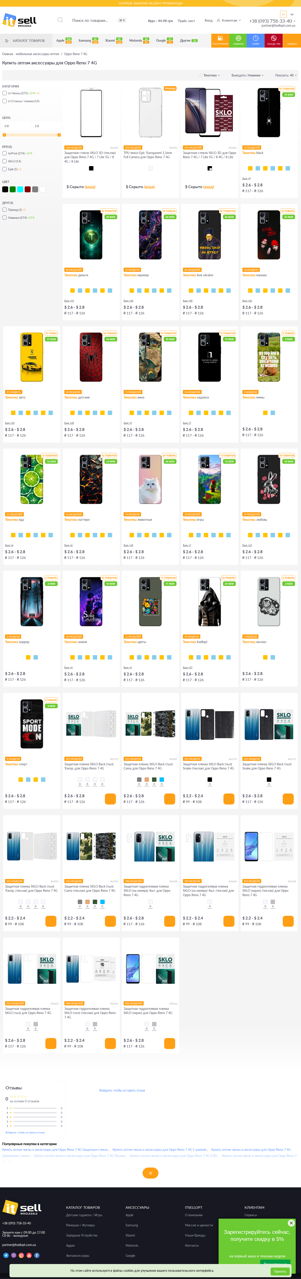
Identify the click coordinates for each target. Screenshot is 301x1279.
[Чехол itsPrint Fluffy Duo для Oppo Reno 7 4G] (154, 535)
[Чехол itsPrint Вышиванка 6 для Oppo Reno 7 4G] (221, 657)
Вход (208, 20)
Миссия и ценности (199, 1225)
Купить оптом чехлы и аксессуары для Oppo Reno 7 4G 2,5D (173, 1156)
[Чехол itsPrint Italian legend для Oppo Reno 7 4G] (50, 413)
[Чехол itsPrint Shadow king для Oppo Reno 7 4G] (72, 657)
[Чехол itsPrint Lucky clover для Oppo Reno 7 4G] (154, 657)
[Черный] (91, 168)
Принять (280, 1271)
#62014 (55, 881)
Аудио (70, 1245)
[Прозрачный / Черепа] (102, 779)
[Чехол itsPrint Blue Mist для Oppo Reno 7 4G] (102, 535)
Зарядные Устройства (81, 1235)
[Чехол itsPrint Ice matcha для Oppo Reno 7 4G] (21, 535)
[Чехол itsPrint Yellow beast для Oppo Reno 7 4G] (13, 413)
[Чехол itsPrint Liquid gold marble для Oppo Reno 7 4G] (154, 290)
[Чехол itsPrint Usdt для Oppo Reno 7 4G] (72, 290)
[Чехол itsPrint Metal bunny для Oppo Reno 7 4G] (250, 535)
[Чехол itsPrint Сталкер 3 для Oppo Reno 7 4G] (198, 657)
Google (163, 40)
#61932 (114, 881)
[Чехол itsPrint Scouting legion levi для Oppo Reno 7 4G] (95, 657)
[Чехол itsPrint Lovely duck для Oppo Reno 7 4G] (280, 535)
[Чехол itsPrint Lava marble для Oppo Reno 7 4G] (162, 290)
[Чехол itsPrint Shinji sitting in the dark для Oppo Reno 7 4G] (87, 657)
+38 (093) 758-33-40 (270, 21)
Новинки (238, 44)
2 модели (250, 392)
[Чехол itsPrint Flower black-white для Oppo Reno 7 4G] (139, 657)
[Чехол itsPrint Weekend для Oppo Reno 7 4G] (265, 290)
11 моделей (133, 636)
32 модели (251, 269)
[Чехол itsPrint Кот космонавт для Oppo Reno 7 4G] (265, 657)
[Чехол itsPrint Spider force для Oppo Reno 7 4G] (72, 413)
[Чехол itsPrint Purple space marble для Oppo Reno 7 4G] (132, 290)
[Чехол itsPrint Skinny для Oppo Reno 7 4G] (206, 413)
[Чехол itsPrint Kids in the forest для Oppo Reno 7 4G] (28, 657)
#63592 (173, 147)
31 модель (14, 392)
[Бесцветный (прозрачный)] (150, 168)
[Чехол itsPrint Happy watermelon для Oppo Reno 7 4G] (35, 535)
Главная (30, 54)
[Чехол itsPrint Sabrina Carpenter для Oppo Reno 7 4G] (288, 290)
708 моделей (133, 881)
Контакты (192, 1245)
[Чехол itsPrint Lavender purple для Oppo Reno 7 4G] (162, 657)
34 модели (73, 392)
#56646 (233, 881)
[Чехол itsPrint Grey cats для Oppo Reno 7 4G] (147, 535)
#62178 (233, 759)
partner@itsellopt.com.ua (278, 25)
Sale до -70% (273, 44)
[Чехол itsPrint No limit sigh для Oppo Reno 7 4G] (273, 535)
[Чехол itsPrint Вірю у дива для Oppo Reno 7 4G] (228, 413)
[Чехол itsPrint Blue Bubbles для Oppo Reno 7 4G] (80, 535)
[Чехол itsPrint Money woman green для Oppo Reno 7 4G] (87, 290)
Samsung (88, 40)
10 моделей (74, 636)
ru (283, 14)
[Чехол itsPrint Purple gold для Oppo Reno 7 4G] (139, 290)
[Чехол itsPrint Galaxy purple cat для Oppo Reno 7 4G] (162, 535)
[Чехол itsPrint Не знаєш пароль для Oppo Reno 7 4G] (221, 413)
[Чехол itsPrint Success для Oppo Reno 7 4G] (80, 290)
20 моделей (74, 269)
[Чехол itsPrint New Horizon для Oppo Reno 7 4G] (191, 535)
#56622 (55, 1003)
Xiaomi (113, 40)
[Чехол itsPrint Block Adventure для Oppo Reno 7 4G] (228, 535)
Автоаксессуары (77, 1255)
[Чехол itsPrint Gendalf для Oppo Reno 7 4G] (147, 413)
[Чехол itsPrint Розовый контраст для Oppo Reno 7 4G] (147, 657)
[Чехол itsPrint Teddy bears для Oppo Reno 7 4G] (102, 413)
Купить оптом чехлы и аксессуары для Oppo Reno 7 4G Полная (79, 1156)
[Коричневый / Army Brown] (147, 779)
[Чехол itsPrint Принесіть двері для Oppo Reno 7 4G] (191, 413)
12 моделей (14, 514)
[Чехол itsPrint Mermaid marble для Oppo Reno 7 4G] (147, 290)
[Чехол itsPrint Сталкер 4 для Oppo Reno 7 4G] (191, 657)
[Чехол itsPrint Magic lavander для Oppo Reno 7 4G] (169, 657)
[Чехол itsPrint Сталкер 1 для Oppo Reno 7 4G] (213, 657)
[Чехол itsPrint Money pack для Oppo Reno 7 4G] (102, 290)
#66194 (114, 147)
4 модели (13, 758)
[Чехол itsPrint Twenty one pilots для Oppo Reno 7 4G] (250, 290)
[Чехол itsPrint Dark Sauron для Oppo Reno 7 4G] (162, 413)
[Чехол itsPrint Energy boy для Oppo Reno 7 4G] (221, 535)
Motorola (138, 40)
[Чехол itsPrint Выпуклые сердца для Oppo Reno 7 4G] (110, 535)
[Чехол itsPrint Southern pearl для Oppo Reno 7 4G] (228, 290)
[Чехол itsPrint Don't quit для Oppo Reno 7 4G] (43, 779)
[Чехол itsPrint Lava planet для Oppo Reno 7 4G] (273, 657)
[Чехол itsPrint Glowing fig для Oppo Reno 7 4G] (43, 535)
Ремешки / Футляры (80, 1225)
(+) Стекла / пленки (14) (23, 101)
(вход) (90, 186)
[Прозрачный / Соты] (95, 779)
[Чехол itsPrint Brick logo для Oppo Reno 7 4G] (213, 535)
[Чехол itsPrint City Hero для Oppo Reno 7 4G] (80, 413)
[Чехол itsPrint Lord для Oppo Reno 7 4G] (132, 413)
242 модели (133, 147)
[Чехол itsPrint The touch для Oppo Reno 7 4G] (288, 168)
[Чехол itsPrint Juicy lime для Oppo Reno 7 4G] (13, 535)
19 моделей (252, 514)
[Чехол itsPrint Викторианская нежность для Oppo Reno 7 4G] (95, 535)
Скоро (255, 44)
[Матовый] (273, 902)
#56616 (173, 1003)
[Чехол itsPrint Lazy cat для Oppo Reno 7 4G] (273, 168)
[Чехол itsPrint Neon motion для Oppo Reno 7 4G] (21, 413)
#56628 (292, 881)
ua (291, 14)
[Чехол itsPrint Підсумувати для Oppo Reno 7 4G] (198, 413)
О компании (194, 1215)
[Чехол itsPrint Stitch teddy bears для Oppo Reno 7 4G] (110, 413)
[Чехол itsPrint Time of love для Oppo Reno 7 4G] (258, 535)
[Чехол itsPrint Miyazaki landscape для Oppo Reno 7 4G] (110, 657)
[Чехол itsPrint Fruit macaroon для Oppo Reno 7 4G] (50, 535)
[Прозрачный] (150, 902)
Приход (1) (17, 209)
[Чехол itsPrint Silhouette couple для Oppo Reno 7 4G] (265, 535)
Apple (63, 40)
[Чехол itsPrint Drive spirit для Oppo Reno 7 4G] (28, 413)
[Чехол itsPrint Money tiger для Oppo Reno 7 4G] (95, 290)
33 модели (191, 636)
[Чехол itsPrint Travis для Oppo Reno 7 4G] (258, 290)
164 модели (74, 147)
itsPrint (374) (20, 153)
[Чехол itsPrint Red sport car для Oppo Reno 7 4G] (43, 413)
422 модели (74, 758)
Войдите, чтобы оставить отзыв (25, 1132)
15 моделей (252, 147)
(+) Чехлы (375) (24, 93)
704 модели (192, 881)
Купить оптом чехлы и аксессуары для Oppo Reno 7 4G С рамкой (159, 1149)
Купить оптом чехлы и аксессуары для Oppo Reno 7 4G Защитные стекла (55, 1149)
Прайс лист (186, 21)
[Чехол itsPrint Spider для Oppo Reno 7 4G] (250, 168)
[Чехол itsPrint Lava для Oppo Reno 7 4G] (72, 535)
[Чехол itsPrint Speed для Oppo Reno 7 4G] (258, 168)
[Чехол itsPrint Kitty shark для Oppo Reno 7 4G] (139, 535)
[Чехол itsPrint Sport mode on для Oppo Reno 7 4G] (21, 779)
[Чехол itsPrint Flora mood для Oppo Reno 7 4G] (132, 657)
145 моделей (192, 147)
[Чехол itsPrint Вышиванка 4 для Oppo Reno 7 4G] (228, 657)
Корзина (292, 44)
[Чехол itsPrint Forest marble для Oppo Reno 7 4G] (169, 290)
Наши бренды (195, 1235)
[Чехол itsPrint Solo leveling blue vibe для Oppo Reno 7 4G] (80, 657)
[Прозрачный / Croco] (80, 779)
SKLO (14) (14, 161)
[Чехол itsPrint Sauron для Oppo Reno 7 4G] (154, 413)
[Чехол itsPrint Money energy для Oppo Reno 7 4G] (110, 290)
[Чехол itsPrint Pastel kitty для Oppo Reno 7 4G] (132, 535)
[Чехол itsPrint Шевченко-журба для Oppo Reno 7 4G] (191, 290)
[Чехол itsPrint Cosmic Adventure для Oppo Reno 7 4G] (198, 535)
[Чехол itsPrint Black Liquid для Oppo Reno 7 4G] (87, 535)
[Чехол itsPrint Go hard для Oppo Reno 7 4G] (35, 779)
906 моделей (133, 1003)
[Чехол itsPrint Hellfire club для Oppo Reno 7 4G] (35, 657)
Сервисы (251, 1215)
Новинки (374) (21, 217)
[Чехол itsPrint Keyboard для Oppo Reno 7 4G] (280, 168)
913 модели (252, 881)
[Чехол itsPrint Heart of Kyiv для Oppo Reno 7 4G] (221, 290)
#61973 (114, 759)
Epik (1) (15, 169)
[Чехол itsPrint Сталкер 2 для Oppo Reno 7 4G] (206, 657)
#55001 (233, 147)
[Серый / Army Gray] (139, 779)
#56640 (173, 881)
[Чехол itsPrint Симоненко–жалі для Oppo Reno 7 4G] (206, 290)
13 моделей (192, 392)
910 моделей (15, 1003)
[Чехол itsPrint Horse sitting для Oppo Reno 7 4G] (265, 413)
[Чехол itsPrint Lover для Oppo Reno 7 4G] (280, 290)
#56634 (114, 1003)
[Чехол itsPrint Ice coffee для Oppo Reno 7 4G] (28, 535)
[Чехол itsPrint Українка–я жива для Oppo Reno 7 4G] (213, 290)
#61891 (173, 759)
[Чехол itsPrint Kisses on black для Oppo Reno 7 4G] (288, 535)
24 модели (132, 269)
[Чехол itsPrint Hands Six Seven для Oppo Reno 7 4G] (213, 413)
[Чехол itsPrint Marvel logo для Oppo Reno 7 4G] (169, 413)
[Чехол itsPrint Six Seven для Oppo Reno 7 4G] (273, 413)
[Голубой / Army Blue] (162, 779)
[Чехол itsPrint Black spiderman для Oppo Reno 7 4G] (95, 413)
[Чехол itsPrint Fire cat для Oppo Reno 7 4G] (169, 535)
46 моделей (192, 269)
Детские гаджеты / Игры (84, 1215)
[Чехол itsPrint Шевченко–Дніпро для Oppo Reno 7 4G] (198, 290)
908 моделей (74, 1003)
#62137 (292, 759)
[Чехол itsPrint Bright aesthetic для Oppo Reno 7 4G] (206, 535)
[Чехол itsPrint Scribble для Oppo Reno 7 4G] (265, 168)
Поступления (220, 44)
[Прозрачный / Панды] (87, 779)
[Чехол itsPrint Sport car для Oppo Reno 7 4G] (35, 413)
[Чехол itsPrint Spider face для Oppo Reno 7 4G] (87, 413)
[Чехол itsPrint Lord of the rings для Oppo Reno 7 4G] (139, 413)
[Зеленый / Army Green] (154, 779)
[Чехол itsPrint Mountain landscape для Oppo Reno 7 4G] (102, 657)
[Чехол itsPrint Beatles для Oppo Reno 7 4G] (273, 290)
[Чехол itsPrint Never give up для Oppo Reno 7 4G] (28, 779)
